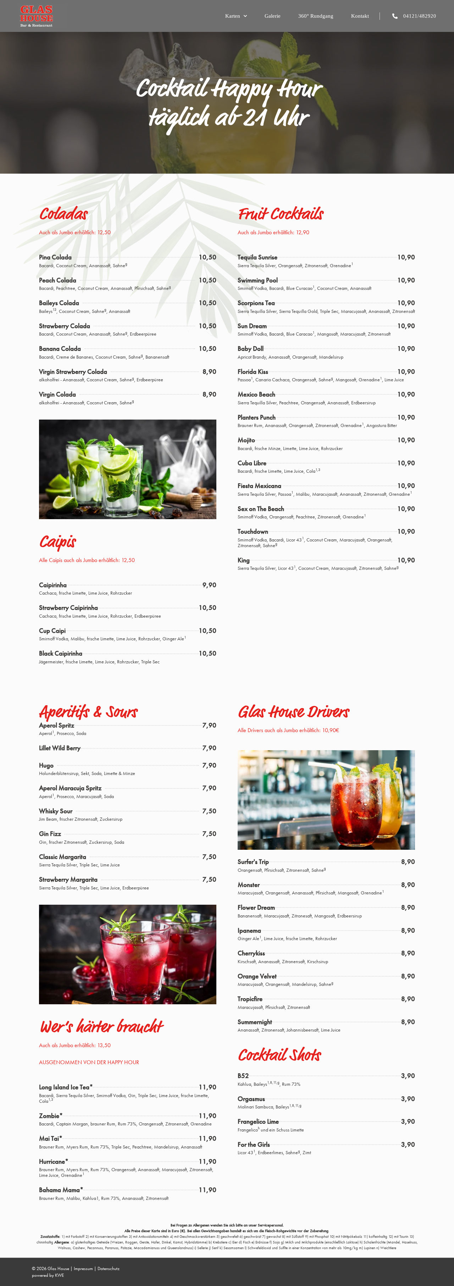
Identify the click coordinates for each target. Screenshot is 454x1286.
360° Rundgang (315, 16)
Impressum (83, 1268)
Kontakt (360, 16)
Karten (232, 16)
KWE (59, 1275)
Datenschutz (109, 1268)
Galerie (273, 16)
